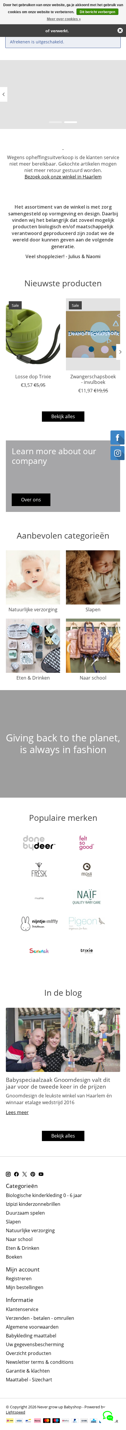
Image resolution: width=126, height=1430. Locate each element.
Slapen (93, 609)
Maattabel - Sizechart (29, 1379)
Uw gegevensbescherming (35, 1344)
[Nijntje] (39, 924)
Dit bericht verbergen (97, 12)
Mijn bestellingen (24, 1287)
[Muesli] (87, 870)
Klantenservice (22, 1309)
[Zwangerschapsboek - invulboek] (93, 334)
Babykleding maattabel (31, 1335)
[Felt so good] (87, 843)
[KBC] (93, 1421)
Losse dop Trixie (33, 376)
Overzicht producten (28, 1353)
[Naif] (87, 897)
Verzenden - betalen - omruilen (40, 1318)
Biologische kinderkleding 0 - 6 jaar (44, 1195)
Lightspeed (15, 1412)
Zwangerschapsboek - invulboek (93, 379)
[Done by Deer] (39, 843)
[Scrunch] (39, 951)
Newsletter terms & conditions (40, 1362)
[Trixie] (87, 951)
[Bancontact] (28, 1421)
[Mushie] (39, 897)
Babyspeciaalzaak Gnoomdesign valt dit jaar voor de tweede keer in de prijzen (58, 1083)
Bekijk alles (63, 416)
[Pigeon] (87, 924)
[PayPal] (75, 1421)
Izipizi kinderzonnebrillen (33, 1204)
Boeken (14, 1257)
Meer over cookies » (64, 19)
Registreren (19, 1278)
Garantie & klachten (28, 1371)
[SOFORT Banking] (37, 1421)
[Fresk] (39, 870)
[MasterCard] (47, 1421)
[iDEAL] (9, 1421)
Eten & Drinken (33, 678)
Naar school (93, 678)
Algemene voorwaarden (32, 1327)
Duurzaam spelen (25, 1213)
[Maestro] (56, 1421)
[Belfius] (65, 1421)
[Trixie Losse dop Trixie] (33, 334)
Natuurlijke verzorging (32, 609)
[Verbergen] (120, 30)
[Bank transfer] (84, 1421)
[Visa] (19, 1421)
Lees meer (17, 1112)
